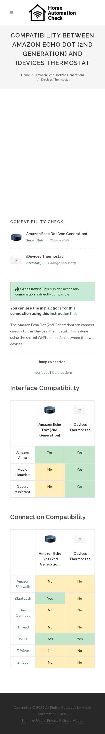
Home (25, 75)
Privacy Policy (58, 720)
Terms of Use (32, 720)
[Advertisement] (52, 143)
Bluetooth (23, 598)
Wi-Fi (23, 639)
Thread (23, 627)
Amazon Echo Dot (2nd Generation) (59, 75)
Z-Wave (23, 650)
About (78, 720)
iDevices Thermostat (55, 79)
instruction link (63, 314)
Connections (62, 372)
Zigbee (23, 662)
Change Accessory (62, 263)
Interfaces (40, 372)
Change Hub (59, 240)
